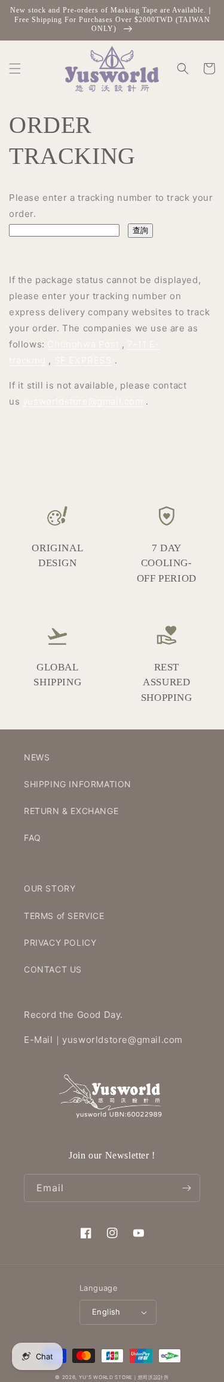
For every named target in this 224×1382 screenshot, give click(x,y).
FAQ (32, 838)
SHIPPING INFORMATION (77, 784)
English (106, 1311)
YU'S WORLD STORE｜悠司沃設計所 (124, 1377)
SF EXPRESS (83, 360)
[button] (15, 68)
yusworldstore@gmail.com (83, 401)
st (115, 344)
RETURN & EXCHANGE (71, 811)
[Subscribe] (186, 1188)
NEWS (37, 757)
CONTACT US (53, 969)
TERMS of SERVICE (64, 916)
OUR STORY (49, 888)
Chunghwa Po (79, 344)
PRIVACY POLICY (60, 942)
